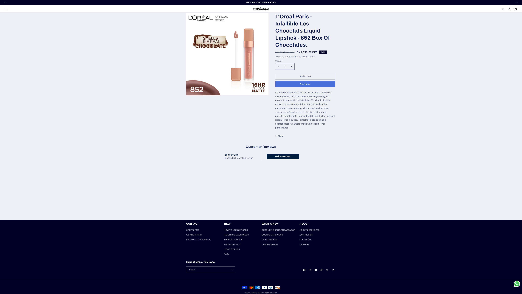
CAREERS (304, 245)
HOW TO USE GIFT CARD (236, 230)
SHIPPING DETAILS (233, 240)
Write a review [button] (282, 156)
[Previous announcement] (5, 2)
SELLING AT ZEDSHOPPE (198, 240)
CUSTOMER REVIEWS (272, 235)
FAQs (226, 254)
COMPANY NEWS (270, 245)
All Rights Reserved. (269, 292)
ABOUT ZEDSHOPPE (309, 230)
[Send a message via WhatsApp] (517, 284)
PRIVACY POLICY (232, 245)
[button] (6, 9)
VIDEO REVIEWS (270, 240)
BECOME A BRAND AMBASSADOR (278, 230)
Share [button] (281, 136)
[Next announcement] (517, 2)
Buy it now (305, 84)
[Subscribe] (232, 270)
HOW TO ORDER (232, 249)
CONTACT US (192, 230)
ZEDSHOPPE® (256, 292)
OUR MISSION (306, 235)
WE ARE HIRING (194, 235)
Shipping (292, 56)
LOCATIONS (305, 240)
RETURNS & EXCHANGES (236, 235)
